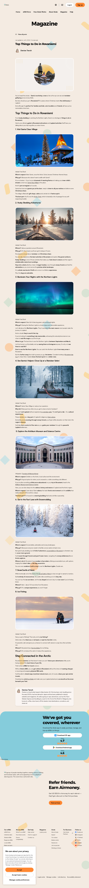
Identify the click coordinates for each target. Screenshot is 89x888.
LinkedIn (79, 842)
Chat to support (32, 834)
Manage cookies (51, 877)
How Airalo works (20, 834)
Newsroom (54, 842)
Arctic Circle (37, 196)
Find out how (55, 803)
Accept (19, 870)
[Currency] (62, 5)
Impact (53, 834)
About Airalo (53, 12)
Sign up (80, 5)
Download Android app (64, 747)
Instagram (80, 834)
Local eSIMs (7, 842)
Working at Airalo (56, 848)
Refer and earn (8, 845)
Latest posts (43, 832)
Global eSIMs (7, 837)
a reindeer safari (47, 412)
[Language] (56, 5)
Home (18, 12)
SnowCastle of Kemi (45, 574)
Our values (54, 837)
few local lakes (35, 648)
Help (71, 12)
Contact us (31, 837)
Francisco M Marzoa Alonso (30, 474)
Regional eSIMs (8, 840)
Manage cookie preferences (19, 880)
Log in (70, 5)
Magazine (63, 12)
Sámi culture (51, 417)
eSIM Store (27, 12)
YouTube (79, 845)
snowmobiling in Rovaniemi (54, 551)
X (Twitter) (80, 837)
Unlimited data (8, 834)
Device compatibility (19, 838)
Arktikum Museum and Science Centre (26, 485)
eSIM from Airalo (29, 679)
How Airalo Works (40, 12)
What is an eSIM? (20, 832)
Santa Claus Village (33, 183)
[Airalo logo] (9, 5)
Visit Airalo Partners (66, 833)
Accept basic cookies (19, 875)
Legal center (41, 877)
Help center (31, 832)
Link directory (62, 877)
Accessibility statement (74, 877)
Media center (55, 840)
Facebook (80, 832)
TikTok (78, 840)
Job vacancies (55, 845)
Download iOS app (63, 735)
